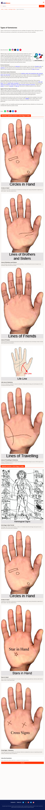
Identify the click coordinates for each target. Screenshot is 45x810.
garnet (27, 73)
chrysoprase (13, 84)
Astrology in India (12, 9)
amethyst (23, 73)
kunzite (23, 84)
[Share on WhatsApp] (10, 50)
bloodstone (7, 84)
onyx (4, 74)
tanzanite (11, 86)
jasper (20, 84)
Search (41, 6)
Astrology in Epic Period (7, 525)
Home (2, 9)
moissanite (27, 84)
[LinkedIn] (31, 802)
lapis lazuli (8, 74)
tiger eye (17, 86)
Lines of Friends (5, 340)
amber (39, 74)
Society (6, 9)
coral (17, 84)
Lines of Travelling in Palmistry (9, 460)
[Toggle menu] (43, 2)
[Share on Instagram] (13, 50)
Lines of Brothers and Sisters (9, 262)
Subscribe (22, 762)
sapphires (3, 67)
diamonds (17, 66)
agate (2, 74)
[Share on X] (15, 50)
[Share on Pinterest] (20, 50)
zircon (38, 69)
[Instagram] (33, 802)
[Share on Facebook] (18, 50)
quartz (12, 83)
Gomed (27, 98)
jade (37, 73)
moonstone (32, 84)
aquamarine (33, 73)
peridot (2, 86)
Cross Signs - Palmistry (7, 750)
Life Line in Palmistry (7, 382)
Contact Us (13, 802)
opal (30, 73)
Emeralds (37, 66)
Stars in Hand (4, 677)
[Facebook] (23, 802)
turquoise (41, 73)
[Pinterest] (28, 802)
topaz (33, 69)
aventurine (3, 84)
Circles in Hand (5, 188)
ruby (40, 66)
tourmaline (16, 83)
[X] (26, 802)
